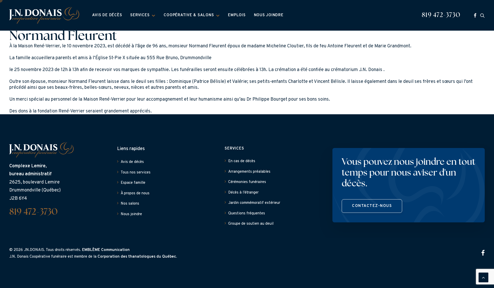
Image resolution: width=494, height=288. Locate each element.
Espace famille (133, 182)
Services (139, 15)
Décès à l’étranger (243, 192)
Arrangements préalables (249, 171)
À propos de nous (135, 193)
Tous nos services (136, 172)
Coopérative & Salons (189, 15)
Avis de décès (107, 15)
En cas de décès (241, 161)
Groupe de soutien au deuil (251, 223)
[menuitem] (107, 15)
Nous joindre (269, 15)
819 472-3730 (441, 15)
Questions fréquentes (246, 213)
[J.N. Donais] (44, 15)
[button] (475, 15)
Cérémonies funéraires (247, 182)
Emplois (236, 15)
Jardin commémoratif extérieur (254, 202)
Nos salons (130, 203)
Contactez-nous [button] (372, 206)
